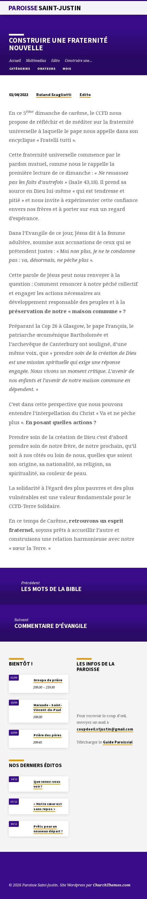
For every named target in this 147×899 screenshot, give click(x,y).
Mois (67, 68)
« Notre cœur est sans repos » (48, 806)
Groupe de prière (48, 680)
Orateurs (46, 68)
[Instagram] (37, 868)
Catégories (20, 68)
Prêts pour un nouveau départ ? (48, 828)
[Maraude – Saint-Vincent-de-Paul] (19, 707)
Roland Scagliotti (53, 94)
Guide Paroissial (117, 742)
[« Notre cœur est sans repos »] (19, 806)
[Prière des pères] (19, 737)
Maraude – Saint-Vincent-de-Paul (48, 707)
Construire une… (78, 60)
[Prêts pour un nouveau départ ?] (19, 828)
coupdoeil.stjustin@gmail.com (105, 729)
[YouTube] (12, 868)
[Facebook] (28, 868)
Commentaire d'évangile (50, 626)
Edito (55, 60)
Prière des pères (48, 735)
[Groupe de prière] (19, 682)
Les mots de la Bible (51, 589)
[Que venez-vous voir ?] (19, 783)
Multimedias (36, 60)
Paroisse (44, 7)
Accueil (15, 60)
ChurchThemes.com (112, 884)
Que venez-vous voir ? (47, 784)
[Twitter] (20, 868)
